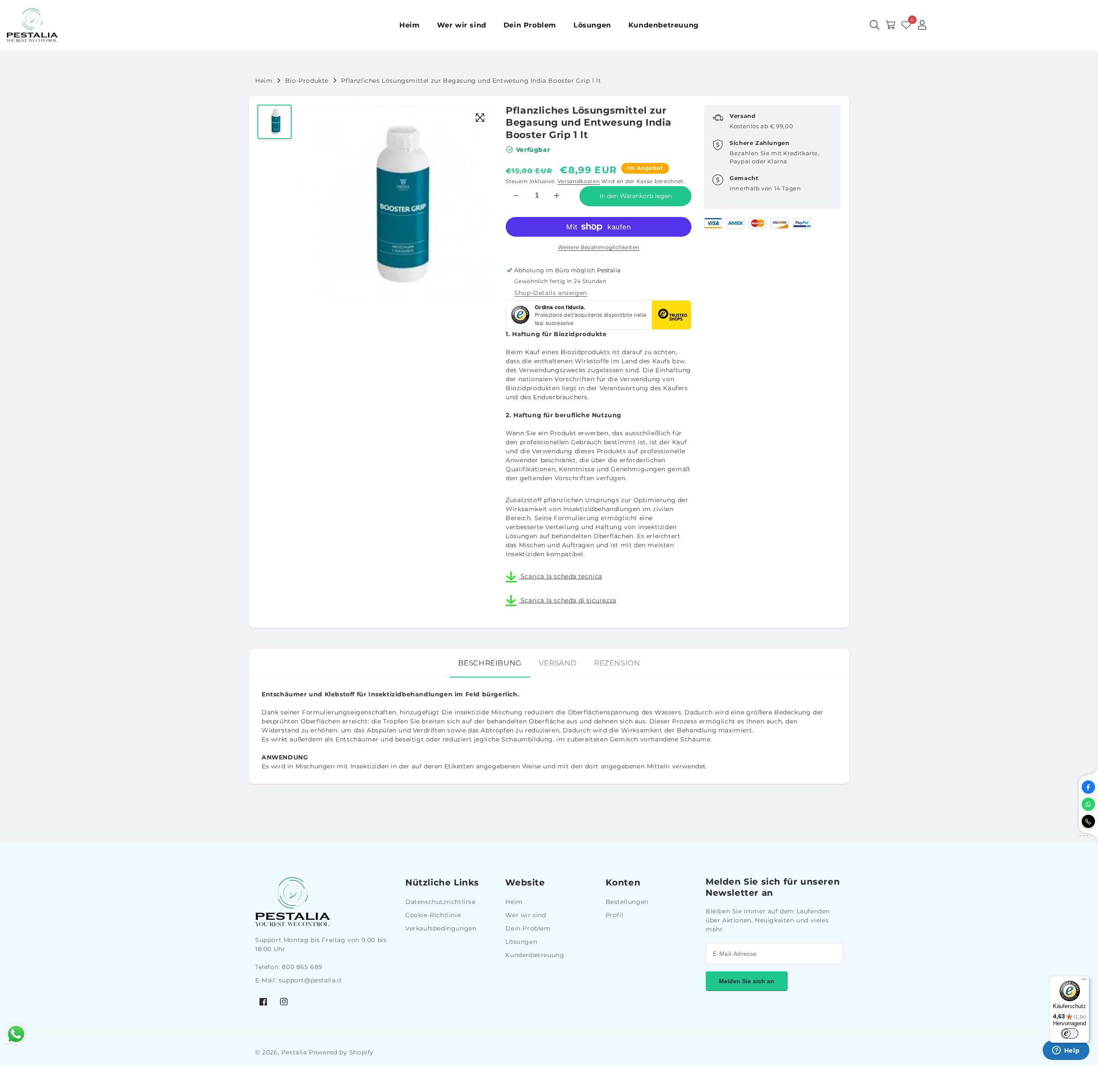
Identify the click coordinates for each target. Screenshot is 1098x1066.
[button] (890, 25)
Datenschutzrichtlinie (440, 902)
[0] (906, 25)
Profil (615, 915)
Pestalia (294, 1052)
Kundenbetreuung (534, 955)
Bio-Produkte (307, 80)
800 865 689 (302, 967)
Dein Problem (527, 928)
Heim (263, 80)
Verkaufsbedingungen (440, 928)
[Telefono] (1088, 821)
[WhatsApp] (1088, 804)
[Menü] (1084, 981)
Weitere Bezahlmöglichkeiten (598, 247)
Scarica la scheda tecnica (560, 576)
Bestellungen (627, 902)
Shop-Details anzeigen (550, 293)
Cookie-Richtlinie (433, 915)
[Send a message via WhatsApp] (16, 1034)
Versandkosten (579, 181)
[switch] (1069, 1033)
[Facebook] (1088, 787)
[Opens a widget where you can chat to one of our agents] (1065, 1051)
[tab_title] (489, 663)
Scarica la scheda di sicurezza (567, 600)
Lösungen (521, 942)
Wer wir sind (525, 915)
